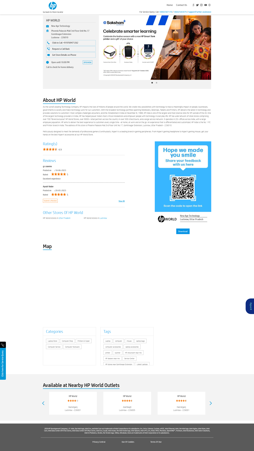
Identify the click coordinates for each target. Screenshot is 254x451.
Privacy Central (98, 441)
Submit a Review (50, 201)
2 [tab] (157, 83)
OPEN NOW (87, 62)
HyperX (251, 306)
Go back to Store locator (53, 11)
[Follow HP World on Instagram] (201, 5)
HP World (73, 396)
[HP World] (53, 5)
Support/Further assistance (199, 11)
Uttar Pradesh (64, 218)
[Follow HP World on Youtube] (205, 5)
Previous (43, 403)
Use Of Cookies (128, 441)
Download (183, 231)
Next (211, 403)
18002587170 (165, 11)
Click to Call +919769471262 (65, 42)
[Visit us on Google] (194, 5)
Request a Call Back (61, 48)
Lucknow (103, 218)
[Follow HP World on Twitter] (198, 5)
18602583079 (180, 11)
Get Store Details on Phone (64, 54)
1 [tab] (152, 83)
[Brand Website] (209, 5)
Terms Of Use (156, 441)
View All (122, 200)
